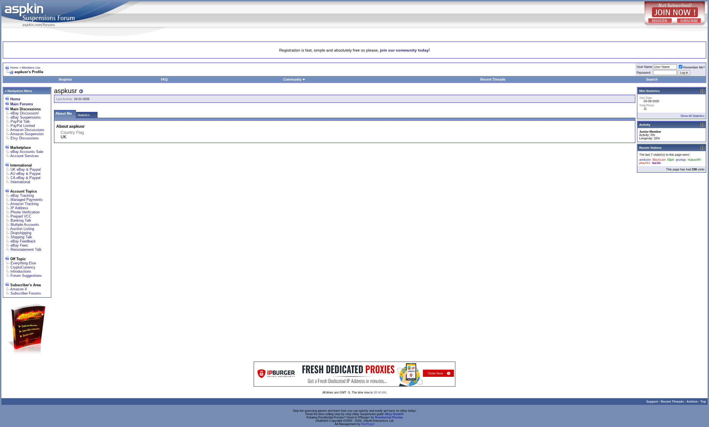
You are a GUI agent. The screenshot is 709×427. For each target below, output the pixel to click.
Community (292, 79)
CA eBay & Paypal (25, 178)
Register (65, 79)
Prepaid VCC (21, 216)
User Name (644, 66)
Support (652, 401)
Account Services (24, 156)
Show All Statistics (692, 115)
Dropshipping (21, 233)
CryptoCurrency (23, 267)
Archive (692, 401)
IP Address (19, 208)
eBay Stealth (394, 414)
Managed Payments (27, 200)
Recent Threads (492, 79)
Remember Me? (694, 67)
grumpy (681, 159)
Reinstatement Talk (26, 249)
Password (643, 72)
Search (651, 79)
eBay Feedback (23, 241)
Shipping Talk (21, 237)
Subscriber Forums (26, 293)
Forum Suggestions (26, 275)
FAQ (164, 79)
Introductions (21, 271)
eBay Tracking (22, 195)
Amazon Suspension (26, 134)
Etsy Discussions (25, 138)
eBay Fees (19, 245)
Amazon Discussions (27, 130)
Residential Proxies (389, 417)
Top (703, 401)
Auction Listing (22, 229)
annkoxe (645, 159)
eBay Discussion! (25, 113)
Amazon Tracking (24, 204)
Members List (31, 67)
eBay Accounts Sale (27, 152)
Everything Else (23, 263)
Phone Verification (25, 212)
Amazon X (18, 289)
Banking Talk (21, 220)
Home (14, 67)
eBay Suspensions (26, 117)
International (20, 182)
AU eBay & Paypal (25, 174)
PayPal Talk (20, 121)
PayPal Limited (23, 126)
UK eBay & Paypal (26, 169)
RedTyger (368, 424)
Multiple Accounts (25, 225)
